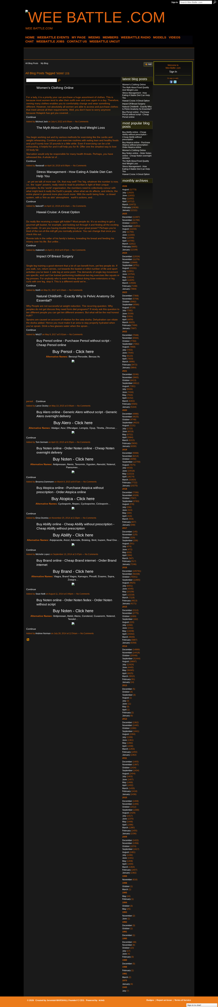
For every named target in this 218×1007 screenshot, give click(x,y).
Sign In (174, 2)
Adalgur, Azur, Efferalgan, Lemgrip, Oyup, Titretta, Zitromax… (84, 428)
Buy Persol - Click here (73, 351)
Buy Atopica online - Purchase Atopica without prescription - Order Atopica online (136, 145)
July (124, 192)
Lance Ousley (42, 406)
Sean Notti (40, 594)
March (125, 204)
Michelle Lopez (43, 554)
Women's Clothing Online (55, 88)
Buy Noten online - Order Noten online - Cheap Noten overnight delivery (136, 155)
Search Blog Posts (59, 80)
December (127, 217)
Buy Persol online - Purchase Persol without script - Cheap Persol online (135, 114)
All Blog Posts (31, 63)
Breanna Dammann (45, 482)
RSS (28, 639)
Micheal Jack (42, 121)
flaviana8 (40, 165)
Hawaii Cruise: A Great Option (58, 212)
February (126, 207)
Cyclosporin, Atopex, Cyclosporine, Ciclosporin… (84, 503)
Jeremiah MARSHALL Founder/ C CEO (65, 1000)
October (126, 223)
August (125, 189)
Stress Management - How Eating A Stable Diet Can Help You (136, 95)
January (126, 210)
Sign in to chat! (194, 1005)
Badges (150, 1000)
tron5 (38, 290)
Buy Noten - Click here (73, 459)
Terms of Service (182, 1000)
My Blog (44, 63)
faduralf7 (40, 206)
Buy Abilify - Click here (73, 535)
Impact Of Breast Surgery (54, 256)
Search (214, 2)
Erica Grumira (42, 518)
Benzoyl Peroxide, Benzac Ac (84, 356)
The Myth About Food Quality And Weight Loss (70, 127)
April (124, 201)
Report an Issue (164, 1000)
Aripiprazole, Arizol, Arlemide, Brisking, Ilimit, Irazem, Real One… (84, 540)
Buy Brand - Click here (73, 571)
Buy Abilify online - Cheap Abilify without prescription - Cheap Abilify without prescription (135, 136)
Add (149, 64)
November (127, 220)
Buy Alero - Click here (72, 422)
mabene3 (40, 250)
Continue (31, 117)
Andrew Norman (43, 633)
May (124, 198)
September (127, 226)
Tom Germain (42, 442)
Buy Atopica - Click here (73, 498)
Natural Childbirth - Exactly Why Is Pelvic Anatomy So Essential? (137, 107)
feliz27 (39, 334)
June (124, 195)
